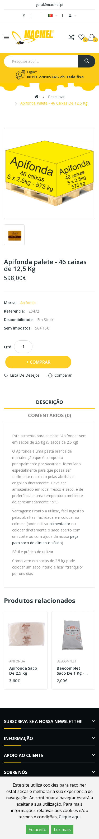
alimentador (60, 523)
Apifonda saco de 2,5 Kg (23, 671)
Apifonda (28, 302)
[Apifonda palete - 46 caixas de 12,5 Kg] (49, 173)
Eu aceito (37, 829)
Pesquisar (56, 96)
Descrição (49, 402)
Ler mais (62, 829)
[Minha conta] (73, 16)
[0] (81, 37)
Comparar (63, 375)
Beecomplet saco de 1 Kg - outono (70, 671)
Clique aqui (70, 817)
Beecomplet (66, 661)
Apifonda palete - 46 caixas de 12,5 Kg (53, 103)
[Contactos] (24, 15)
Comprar (40, 362)
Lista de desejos (25, 375)
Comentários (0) (49, 415)
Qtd (7, 346)
